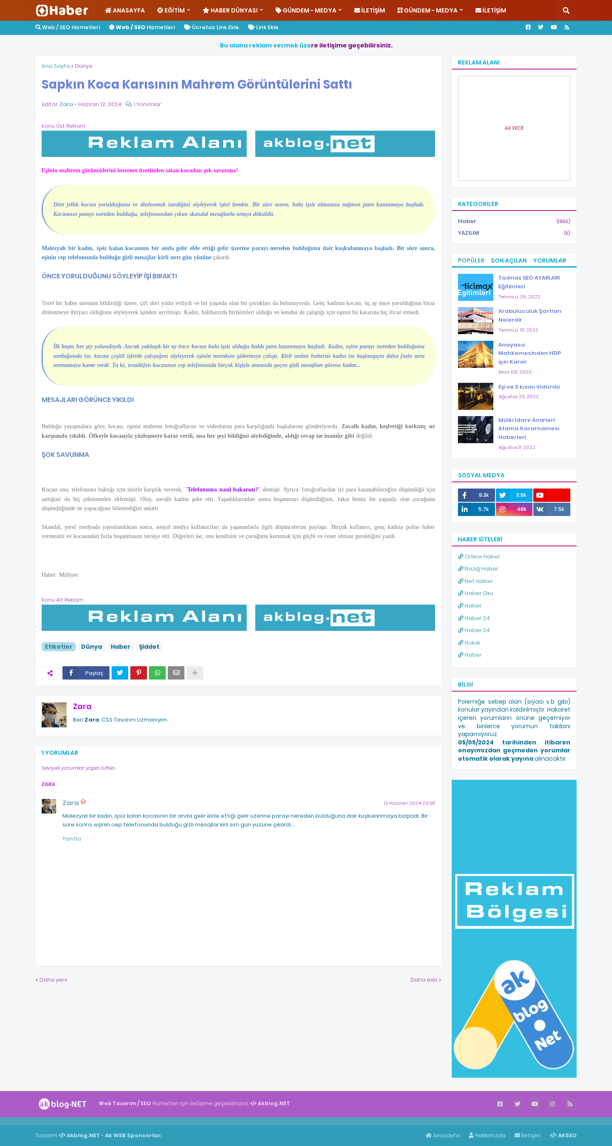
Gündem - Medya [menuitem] (308, 10)
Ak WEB (514, 128)
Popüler (471, 260)
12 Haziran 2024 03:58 (409, 803)
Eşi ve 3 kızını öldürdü (529, 387)
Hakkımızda (489, 1135)
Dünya (83, 66)
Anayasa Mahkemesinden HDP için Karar (529, 353)
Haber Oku (478, 593)
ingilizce (86, 1121)
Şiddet (149, 646)
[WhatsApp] (157, 673)
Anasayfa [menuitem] (128, 10)
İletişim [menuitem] (372, 10)
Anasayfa (446, 1135)
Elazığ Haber (480, 569)
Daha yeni (53, 980)
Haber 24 (476, 618)
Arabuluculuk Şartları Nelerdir (530, 315)
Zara (82, 706)
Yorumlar (549, 260)
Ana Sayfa (56, 66)
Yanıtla (71, 838)
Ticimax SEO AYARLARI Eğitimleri (529, 282)
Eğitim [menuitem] (174, 10)
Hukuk (471, 643)
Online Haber (481, 557)
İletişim (530, 1135)
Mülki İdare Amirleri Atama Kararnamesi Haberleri (528, 429)
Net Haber (478, 581)
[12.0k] (551, 495)
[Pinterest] (138, 673)
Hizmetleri (145, 27)
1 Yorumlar (147, 104)
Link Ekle (267, 27)
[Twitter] (120, 673)
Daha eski (423, 980)
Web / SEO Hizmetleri (70, 27)
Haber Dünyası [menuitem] (233, 10)
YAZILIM (514, 233)
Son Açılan (509, 260)
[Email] (176, 673)
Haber (120, 646)
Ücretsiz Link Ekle (215, 27)
